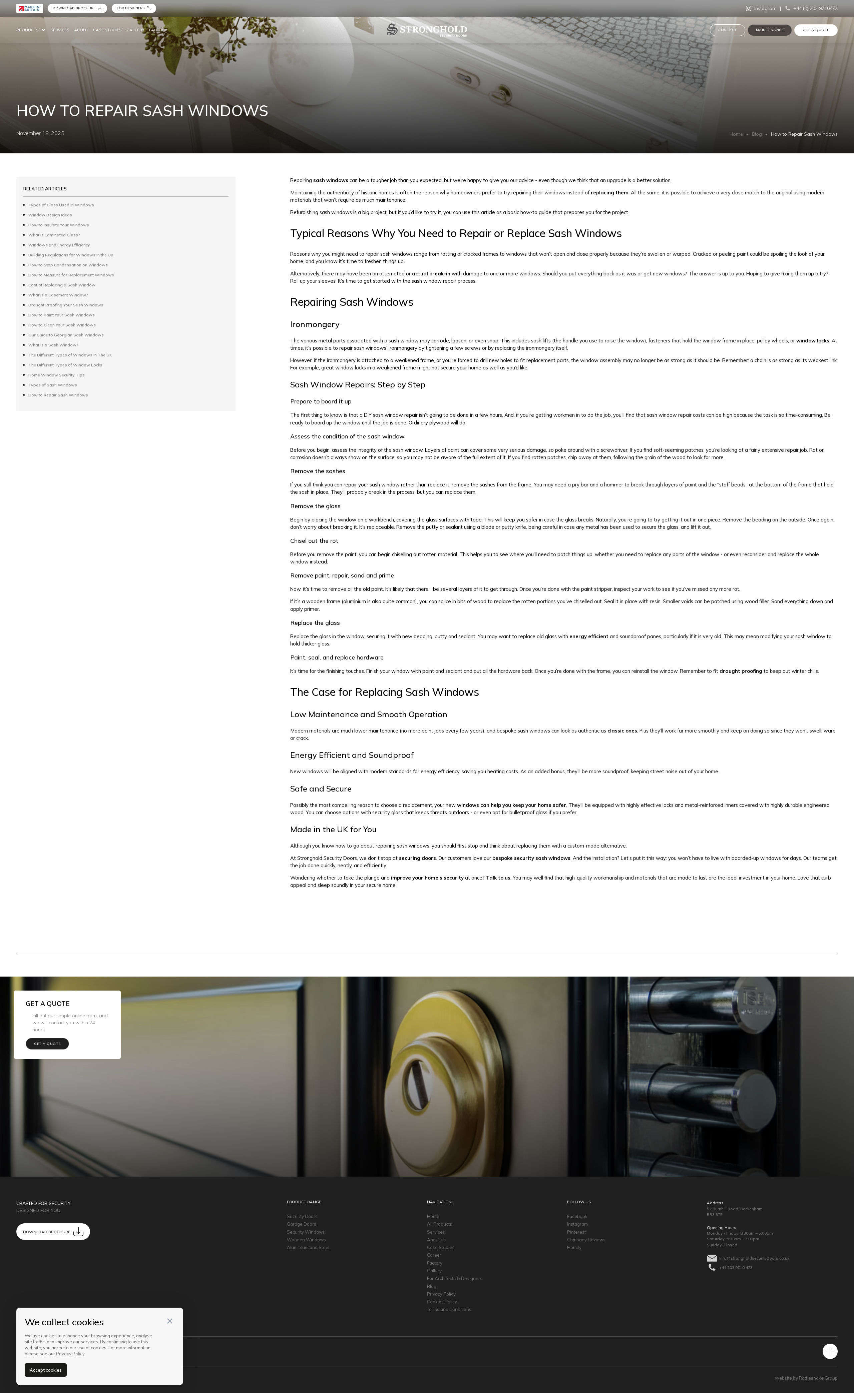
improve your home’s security (427, 878)
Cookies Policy (442, 1301)
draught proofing (741, 671)
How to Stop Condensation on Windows (68, 264)
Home (736, 134)
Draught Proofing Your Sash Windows (65, 304)
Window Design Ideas (50, 214)
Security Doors (302, 1216)
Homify (574, 1247)
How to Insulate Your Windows (58, 224)
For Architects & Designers (454, 1278)
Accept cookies (46, 1370)
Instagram (577, 1224)
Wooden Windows (306, 1239)
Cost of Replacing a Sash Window (61, 284)
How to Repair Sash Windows (58, 394)
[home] (427, 30)
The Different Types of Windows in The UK (70, 354)
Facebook (577, 1216)
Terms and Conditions (449, 1309)
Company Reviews (586, 1239)
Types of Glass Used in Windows (61, 204)
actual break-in (431, 273)
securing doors (417, 858)
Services (59, 29)
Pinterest (576, 1232)
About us (436, 1239)
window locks (812, 340)
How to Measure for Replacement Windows (71, 274)
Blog (757, 134)
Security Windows (306, 1232)
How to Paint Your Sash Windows (61, 314)
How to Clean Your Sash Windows (62, 324)
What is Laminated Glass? (54, 234)
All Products (439, 1224)
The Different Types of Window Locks (65, 364)
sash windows (330, 180)
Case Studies (107, 29)
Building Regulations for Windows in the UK (70, 254)
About (81, 29)
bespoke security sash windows (531, 858)
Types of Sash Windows (52, 384)
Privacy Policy (441, 1294)
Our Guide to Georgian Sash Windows (66, 334)
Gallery (135, 29)
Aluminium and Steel (308, 1247)
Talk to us (498, 878)
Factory (158, 29)
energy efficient (588, 636)
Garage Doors (301, 1224)
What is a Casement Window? (58, 294)
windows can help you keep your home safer (511, 805)
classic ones (622, 731)
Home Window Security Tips (56, 374)
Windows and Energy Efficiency (59, 244)
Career (434, 1255)
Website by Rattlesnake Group (806, 1378)
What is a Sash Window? (53, 344)
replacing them (609, 192)
